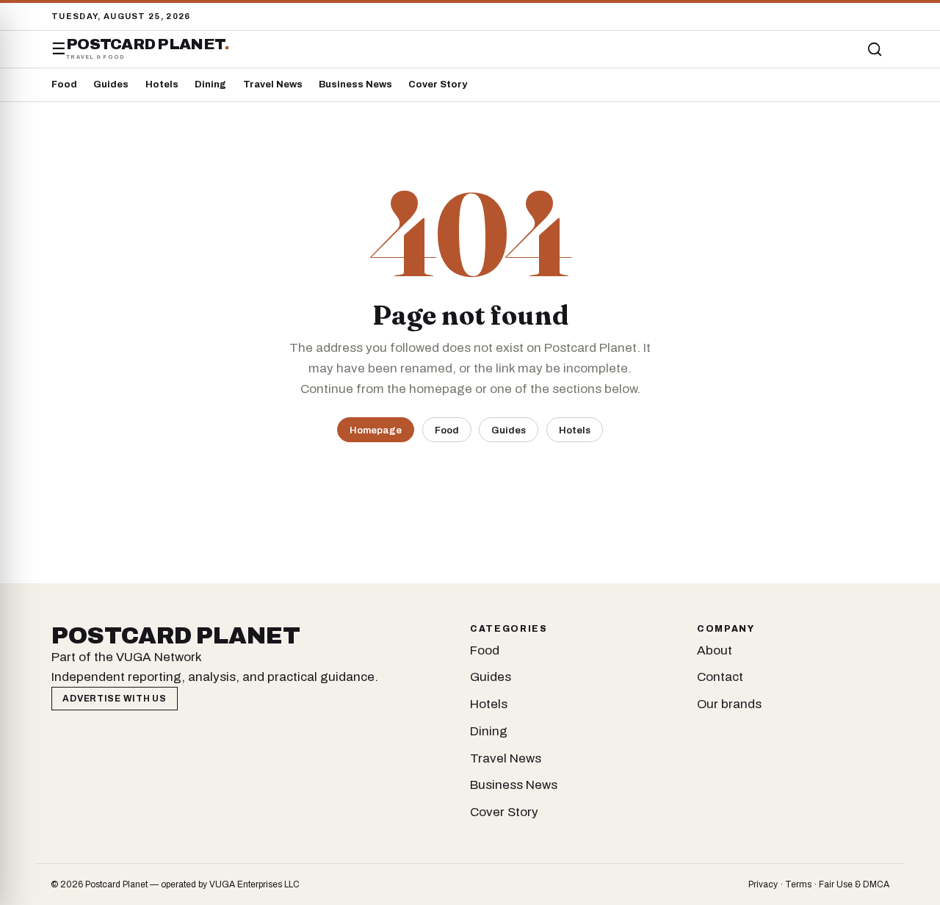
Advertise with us (114, 698)
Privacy (763, 884)
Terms (798, 884)
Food (64, 84)
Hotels (161, 84)
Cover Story (437, 84)
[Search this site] (875, 49)
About (714, 650)
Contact (720, 677)
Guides (111, 84)
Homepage (376, 430)
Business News (355, 84)
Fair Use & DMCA (854, 884)
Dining (210, 84)
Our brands (729, 704)
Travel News (273, 84)
